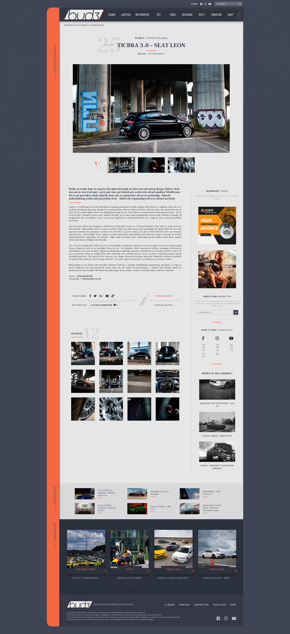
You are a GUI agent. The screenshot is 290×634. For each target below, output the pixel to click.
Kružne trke (85, 569)
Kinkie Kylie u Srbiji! (129, 578)
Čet (159, 14)
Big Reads (187, 14)
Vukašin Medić (156, 54)
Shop (230, 14)
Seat (227, 196)
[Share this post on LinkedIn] (112, 296)
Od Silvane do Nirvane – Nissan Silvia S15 (106, 493)
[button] (239, 3)
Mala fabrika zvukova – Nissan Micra (106, 508)
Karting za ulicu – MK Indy (160, 492)
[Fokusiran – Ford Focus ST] (190, 493)
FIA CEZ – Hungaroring (86, 578)
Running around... (164, 305)
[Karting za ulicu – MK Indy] (137, 493)
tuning (234, 196)
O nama (194, 3)
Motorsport (142, 14)
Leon (204, 196)
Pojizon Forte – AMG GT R (160, 507)
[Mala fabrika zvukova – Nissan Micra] (85, 508)
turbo (217, 199)
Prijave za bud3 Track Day (173, 578)
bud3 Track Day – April (217, 578)
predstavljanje (216, 196)
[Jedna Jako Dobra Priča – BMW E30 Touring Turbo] (190, 508)
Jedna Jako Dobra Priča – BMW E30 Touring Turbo (212, 508)
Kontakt (184, 604)
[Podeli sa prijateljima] (107, 296)
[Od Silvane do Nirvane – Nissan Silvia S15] (85, 493)
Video (173, 14)
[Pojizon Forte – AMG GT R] (137, 508)
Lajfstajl (126, 14)
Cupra (197, 196)
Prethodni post (164, 296)
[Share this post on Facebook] (90, 296)
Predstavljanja (157, 38)
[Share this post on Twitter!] (95, 296)
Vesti (202, 14)
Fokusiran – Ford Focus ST (212, 492)
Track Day (216, 14)
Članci (111, 14)
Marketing (201, 604)
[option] (121, 165)
